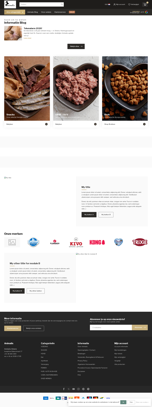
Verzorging (45, 364)
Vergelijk (117, 361)
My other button (36, 291)
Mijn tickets (118, 354)
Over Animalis (83, 346)
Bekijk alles (74, 46)
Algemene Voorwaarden (86, 364)
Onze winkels (46, 12)
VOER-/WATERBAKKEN (49, 375)
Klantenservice (60, 12)
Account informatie (121, 346)
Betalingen (81, 354)
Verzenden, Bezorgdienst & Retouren (91, 357)
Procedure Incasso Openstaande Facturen (92, 368)
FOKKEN (44, 368)
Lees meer (27, 38)
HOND (43, 354)
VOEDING (44, 346)
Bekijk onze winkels (33, 328)
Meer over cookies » (142, 402)
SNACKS (44, 350)
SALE (72, 12)
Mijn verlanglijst (119, 357)
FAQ (79, 375)
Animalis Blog (32, 12)
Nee (131, 402)
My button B (105, 215)
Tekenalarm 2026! (33, 28)
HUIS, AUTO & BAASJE (49, 371)
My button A (89, 215)
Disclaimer (81, 371)
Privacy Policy (82, 361)
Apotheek (44, 361)
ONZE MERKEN (46, 378)
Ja (123, 402)
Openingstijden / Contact (86, 350)
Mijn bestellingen (120, 350)
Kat (42, 357)
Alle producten (119, 364)
